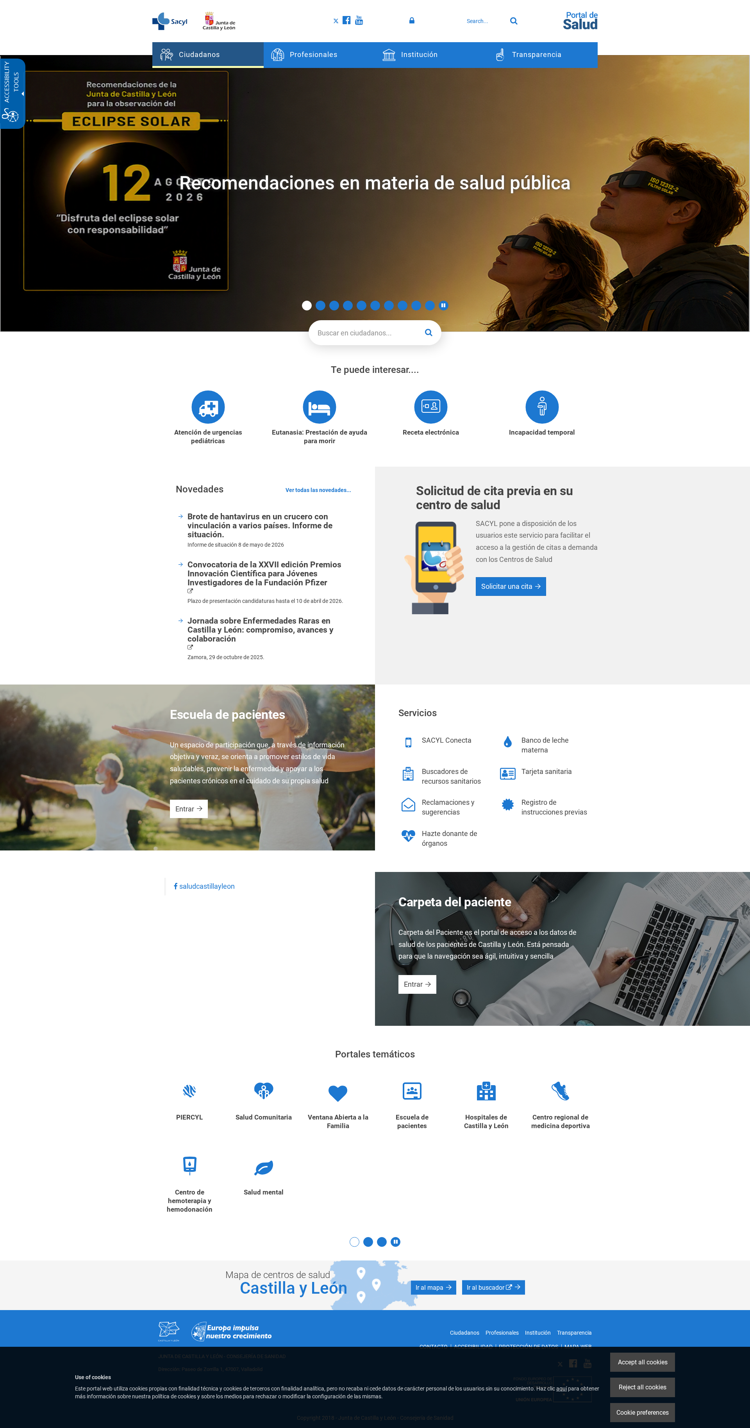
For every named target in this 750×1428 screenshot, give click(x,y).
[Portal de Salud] (580, 20)
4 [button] (348, 305)
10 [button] (430, 305)
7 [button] (389, 305)
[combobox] (485, 21)
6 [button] (375, 305)
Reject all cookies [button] (642, 1387)
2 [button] (320, 305)
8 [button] (402, 305)
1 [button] (307, 305)
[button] (443, 305)
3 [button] (334, 305)
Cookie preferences (642, 1412)
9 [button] (416, 305)
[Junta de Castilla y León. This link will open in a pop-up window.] (219, 21)
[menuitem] (208, 55)
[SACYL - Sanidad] (169, 21)
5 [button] (361, 305)
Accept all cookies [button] (643, 1362)
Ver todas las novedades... (318, 490)
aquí (561, 1388)
